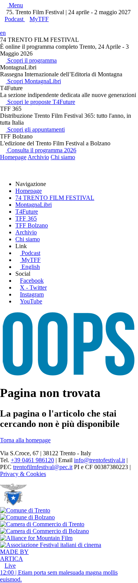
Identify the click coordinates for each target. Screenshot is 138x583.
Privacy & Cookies (23, 474)
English (30, 267)
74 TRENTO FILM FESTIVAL (54, 197)
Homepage (13, 157)
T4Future (26, 211)
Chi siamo (63, 157)
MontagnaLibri (33, 204)
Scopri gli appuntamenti (35, 129)
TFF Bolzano (31, 225)
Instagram (32, 294)
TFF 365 (26, 218)
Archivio (38, 157)
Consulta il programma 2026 (41, 150)
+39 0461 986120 (32, 460)
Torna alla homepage (25, 440)
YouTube (31, 301)
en (3, 33)
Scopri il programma (31, 60)
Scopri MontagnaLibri (33, 81)
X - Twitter (33, 287)
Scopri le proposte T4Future (40, 102)
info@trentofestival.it (99, 460)
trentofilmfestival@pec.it (42, 467)
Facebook (32, 280)
